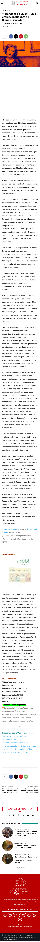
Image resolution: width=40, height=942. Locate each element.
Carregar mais (19, 868)
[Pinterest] (21, 36)
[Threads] (33, 815)
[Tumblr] (13, 815)
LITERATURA (6, 10)
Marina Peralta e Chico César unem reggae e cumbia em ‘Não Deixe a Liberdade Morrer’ (26, 860)
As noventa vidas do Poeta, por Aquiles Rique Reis (25, 846)
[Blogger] (28, 815)
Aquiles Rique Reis (20, 843)
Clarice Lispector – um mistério (16, 752)
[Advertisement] (20, 93)
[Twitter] (15, 915)
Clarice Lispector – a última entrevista (19, 746)
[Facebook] (11, 36)
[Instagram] (9, 815)
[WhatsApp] (26, 36)
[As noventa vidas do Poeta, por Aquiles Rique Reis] (7, 845)
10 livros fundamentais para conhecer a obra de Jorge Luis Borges (10, 790)
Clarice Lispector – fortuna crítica (17, 749)
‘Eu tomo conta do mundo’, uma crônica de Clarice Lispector (29, 790)
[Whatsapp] (23, 815)
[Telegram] (18, 815)
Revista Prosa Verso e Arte (14, 23)
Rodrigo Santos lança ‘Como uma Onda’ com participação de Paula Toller (26, 833)
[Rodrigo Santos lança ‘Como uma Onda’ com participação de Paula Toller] (7, 832)
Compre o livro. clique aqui (14, 705)
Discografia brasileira (22, 829)
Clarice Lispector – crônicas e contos (18, 743)
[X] (16, 36)
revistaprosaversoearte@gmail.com (20, 926)
